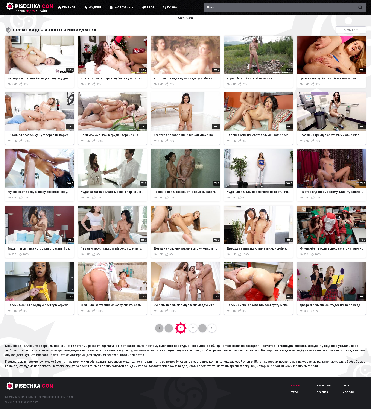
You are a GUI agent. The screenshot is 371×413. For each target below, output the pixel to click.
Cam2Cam (185, 18)
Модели (348, 392)
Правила (322, 392)
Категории (324, 385)
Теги (294, 392)
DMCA (346, 385)
